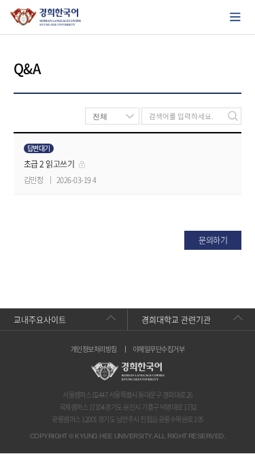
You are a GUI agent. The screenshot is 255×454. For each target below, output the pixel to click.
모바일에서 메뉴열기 (235, 17)
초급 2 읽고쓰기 (49, 164)
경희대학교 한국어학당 (46, 17)
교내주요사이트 (40, 320)
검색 (233, 116)
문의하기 (213, 240)
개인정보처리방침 (94, 349)
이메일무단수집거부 (158, 349)
